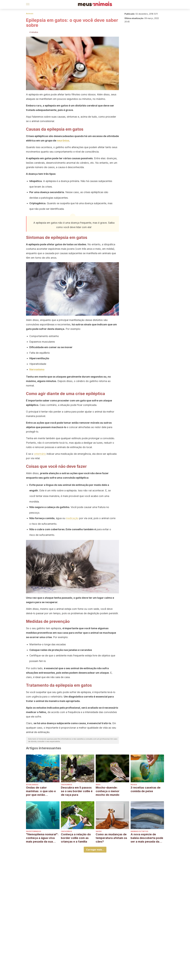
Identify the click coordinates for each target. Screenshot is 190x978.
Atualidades (32, 785)
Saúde (99, 831)
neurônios (63, 140)
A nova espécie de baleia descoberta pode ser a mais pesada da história (147, 838)
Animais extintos (139, 831)
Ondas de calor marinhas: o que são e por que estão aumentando (41, 791)
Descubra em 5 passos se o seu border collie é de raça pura (76, 791)
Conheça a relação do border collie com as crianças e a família (76, 838)
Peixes (134, 785)
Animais (29, 13)
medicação (72, 518)
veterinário (40, 453)
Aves (98, 785)
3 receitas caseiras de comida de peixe (146, 789)
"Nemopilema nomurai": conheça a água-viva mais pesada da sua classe (42, 838)
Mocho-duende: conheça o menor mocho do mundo (107, 791)
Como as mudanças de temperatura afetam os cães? (111, 838)
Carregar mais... (95, 849)
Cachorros (66, 785)
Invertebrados (33, 831)
